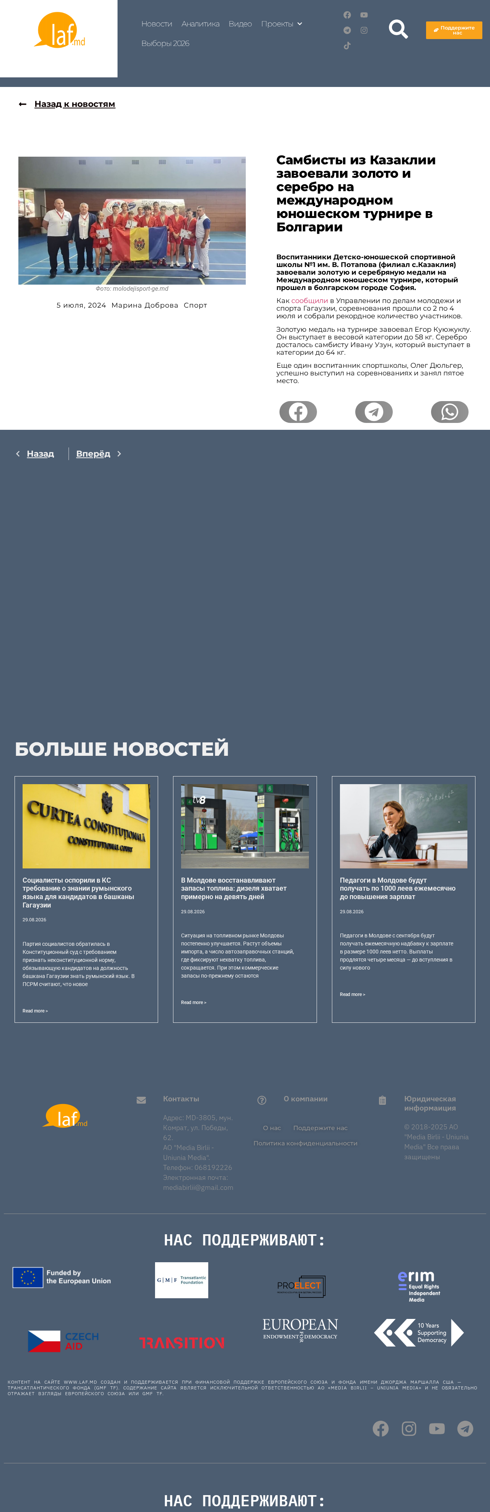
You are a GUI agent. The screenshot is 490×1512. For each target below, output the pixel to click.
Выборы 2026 (165, 43)
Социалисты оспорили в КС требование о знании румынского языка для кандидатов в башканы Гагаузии (78, 892)
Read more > (35, 1011)
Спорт (195, 305)
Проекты (277, 23)
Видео (240, 23)
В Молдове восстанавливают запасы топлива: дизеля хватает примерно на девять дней (234, 888)
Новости (156, 23)
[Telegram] (347, 30)
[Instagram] (364, 30)
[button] (298, 412)
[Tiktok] (347, 45)
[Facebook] (347, 15)
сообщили (309, 301)
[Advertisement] (68, 608)
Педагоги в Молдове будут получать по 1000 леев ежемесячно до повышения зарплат (398, 888)
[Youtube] (364, 15)
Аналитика (200, 23)
